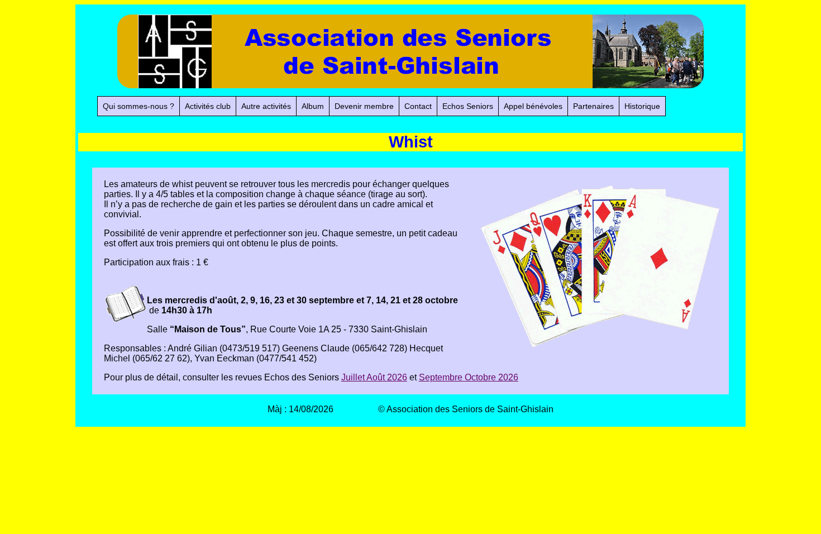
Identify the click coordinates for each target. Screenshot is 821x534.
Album (313, 106)
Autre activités (266, 106)
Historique (642, 106)
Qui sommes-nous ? (138, 106)
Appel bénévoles (533, 106)
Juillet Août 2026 (374, 377)
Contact (418, 106)
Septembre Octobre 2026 (468, 377)
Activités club (208, 106)
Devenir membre (364, 106)
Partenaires (593, 106)
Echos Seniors (467, 106)
